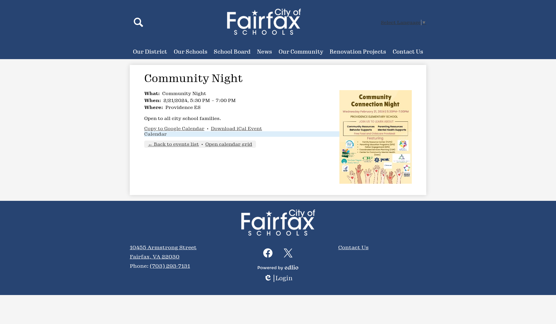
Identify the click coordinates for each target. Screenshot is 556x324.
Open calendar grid (228, 144)
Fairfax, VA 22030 (155, 257)
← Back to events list (173, 144)
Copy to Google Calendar (174, 128)
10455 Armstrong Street (163, 247)
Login (280, 278)
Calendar (155, 134)
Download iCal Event (236, 128)
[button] (150, 52)
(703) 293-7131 (170, 266)
